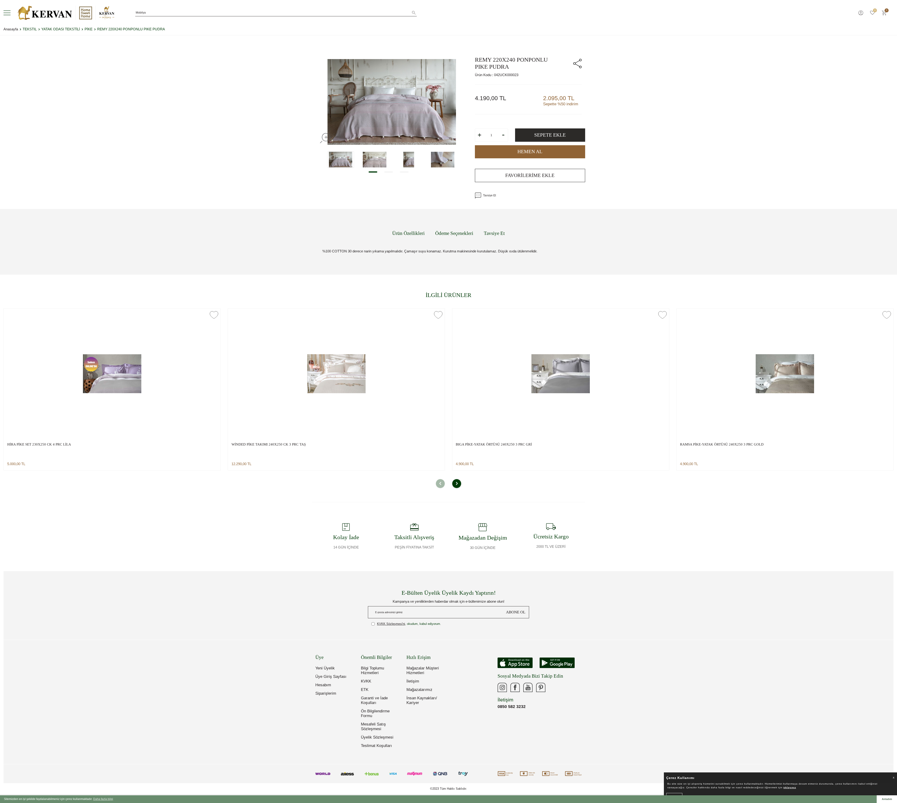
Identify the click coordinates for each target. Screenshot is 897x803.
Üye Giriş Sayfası (330, 676)
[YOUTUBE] (528, 687)
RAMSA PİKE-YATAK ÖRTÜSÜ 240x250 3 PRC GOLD (722, 444)
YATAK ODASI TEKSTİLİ (60, 29)
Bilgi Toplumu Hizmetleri (372, 670)
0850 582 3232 (512, 706)
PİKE (89, 29)
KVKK (366, 681)
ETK (364, 689)
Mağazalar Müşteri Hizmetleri (422, 670)
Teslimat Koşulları (376, 745)
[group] (391, 102)
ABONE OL (515, 612)
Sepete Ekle (550, 135)
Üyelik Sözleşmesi (377, 737)
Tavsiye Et (489, 195)
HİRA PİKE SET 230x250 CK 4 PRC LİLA (39, 444)
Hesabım (323, 685)
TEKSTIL (30, 29)
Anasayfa (11, 29)
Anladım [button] (887, 799)
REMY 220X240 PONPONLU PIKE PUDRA (131, 29)
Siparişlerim (325, 693)
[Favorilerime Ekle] (214, 315)
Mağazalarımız (419, 689)
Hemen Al (529, 151)
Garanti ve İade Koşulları (374, 700)
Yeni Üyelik (325, 668)
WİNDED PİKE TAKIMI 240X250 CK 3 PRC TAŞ (268, 444)
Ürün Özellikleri (408, 233)
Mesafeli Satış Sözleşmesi (373, 726)
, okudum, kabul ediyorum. (409, 624)
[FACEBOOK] (515, 687)
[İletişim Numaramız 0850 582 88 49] (553, 687)
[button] (373, 172)
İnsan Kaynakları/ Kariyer (421, 700)
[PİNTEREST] (540, 687)
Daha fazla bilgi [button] (103, 799)
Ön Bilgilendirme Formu (375, 713)
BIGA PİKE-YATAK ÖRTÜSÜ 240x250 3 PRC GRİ (494, 444)
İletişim (412, 681)
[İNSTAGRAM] (502, 687)
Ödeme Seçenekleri (454, 233)
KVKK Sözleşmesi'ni (391, 624)
